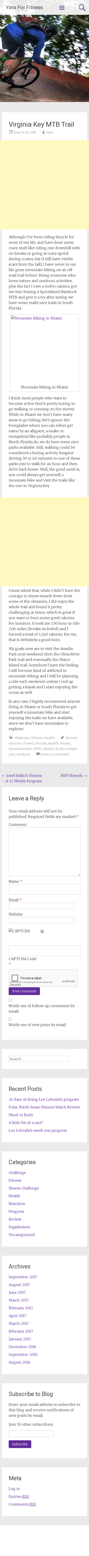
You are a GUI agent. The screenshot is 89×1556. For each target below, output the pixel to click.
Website (16, 914)
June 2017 (17, 1292)
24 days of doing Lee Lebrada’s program (44, 1099)
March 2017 (19, 1300)
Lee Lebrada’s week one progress (38, 1130)
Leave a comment (55, 754)
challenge (22, 738)
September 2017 (23, 1277)
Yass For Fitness (24, 7)
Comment (18, 824)
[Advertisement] (44, 184)
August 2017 (19, 1284)
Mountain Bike (20, 749)
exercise (15, 743)
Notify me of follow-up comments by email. (42, 1008)
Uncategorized (22, 1234)
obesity (48, 749)
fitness (28, 743)
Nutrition (17, 1203)
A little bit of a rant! (25, 1122)
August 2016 (19, 1362)
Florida (41, 743)
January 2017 (20, 1339)
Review (15, 1219)
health (53, 743)
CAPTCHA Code (23, 958)
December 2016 (22, 1346)
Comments (22, 1504)
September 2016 (23, 1354)
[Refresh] (42, 931)
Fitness (37, 738)
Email (15, 900)
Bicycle (71, 738)
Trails (60, 749)
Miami (65, 743)
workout (23, 754)
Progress (16, 1211)
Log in (14, 1488)
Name (15, 881)
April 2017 (17, 1315)
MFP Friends (73, 775)
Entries (19, 1496)
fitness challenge (24, 1188)
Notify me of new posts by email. (38, 1024)
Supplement (19, 1227)
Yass (49, 132)
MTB (37, 749)
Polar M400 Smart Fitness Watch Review (44, 1107)
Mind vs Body (21, 1115)
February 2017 (21, 1308)
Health (49, 738)
